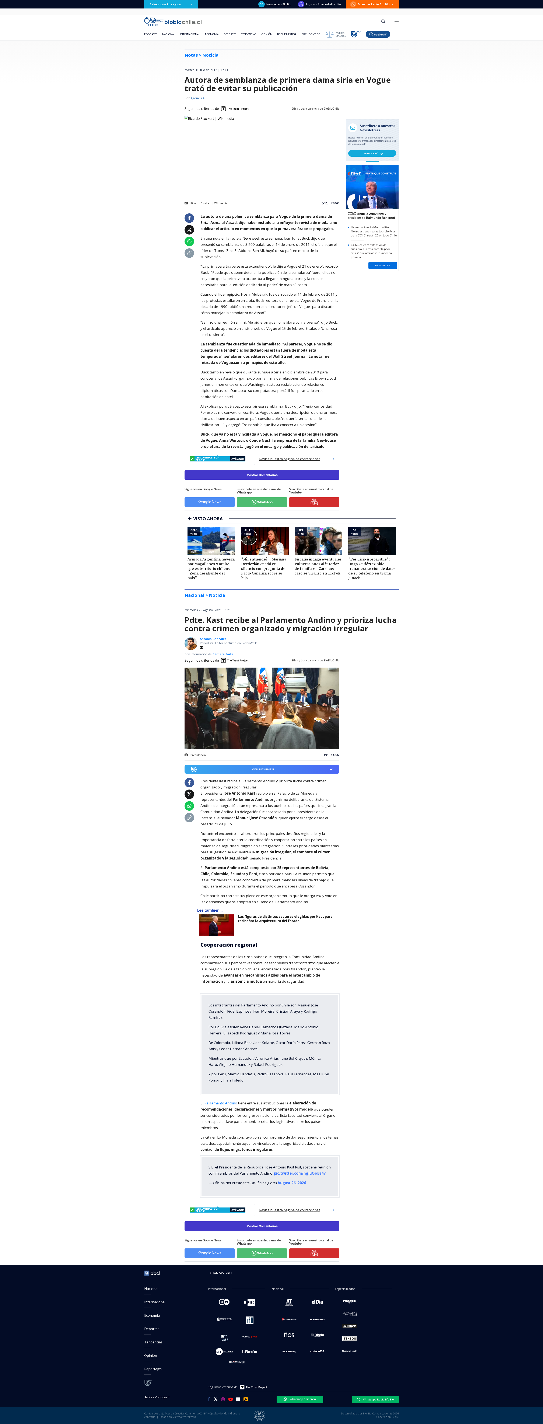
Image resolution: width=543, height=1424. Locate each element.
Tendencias (248, 34)
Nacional (168, 34)
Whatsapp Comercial (302, 1399)
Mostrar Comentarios (262, 475)
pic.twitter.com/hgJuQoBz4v (300, 1173)
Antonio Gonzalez (213, 639)
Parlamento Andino (220, 1103)
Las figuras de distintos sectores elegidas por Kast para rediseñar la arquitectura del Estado (285, 918)
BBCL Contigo (311, 34)
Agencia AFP (199, 98)
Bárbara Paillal (223, 654)
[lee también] (217, 925)
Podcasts (150, 34)
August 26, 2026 (292, 1182)
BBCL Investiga (287, 34)
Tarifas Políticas (155, 1397)
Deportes (230, 34)
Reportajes (153, 1369)
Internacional (190, 34)
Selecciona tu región (165, 4)
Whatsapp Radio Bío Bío (378, 1399)
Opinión (266, 34)
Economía (212, 34)
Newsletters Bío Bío (278, 4)
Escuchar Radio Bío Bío (374, 4)
